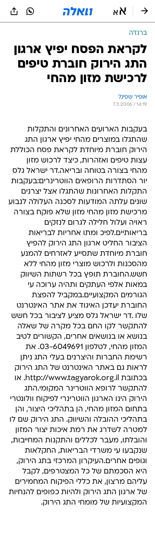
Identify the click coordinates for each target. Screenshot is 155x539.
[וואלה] (78, 11)
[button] (119, 11)
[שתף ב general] (14, 11)
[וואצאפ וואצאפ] (30, 11)
